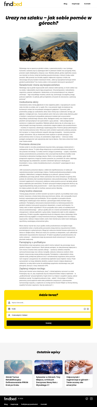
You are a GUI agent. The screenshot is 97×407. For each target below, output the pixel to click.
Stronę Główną (72, 283)
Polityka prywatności (29, 404)
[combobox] (48, 302)
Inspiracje (75, 4)
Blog (65, 4)
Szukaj (48, 323)
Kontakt (87, 4)
